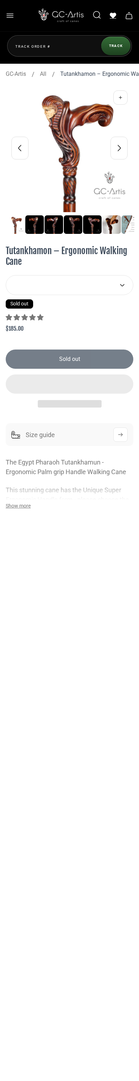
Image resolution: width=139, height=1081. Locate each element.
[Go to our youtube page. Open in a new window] (65, 714)
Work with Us (30, 817)
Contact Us (28, 795)
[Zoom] (120, 97)
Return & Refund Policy (43, 918)
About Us (25, 783)
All (43, 73)
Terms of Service (35, 906)
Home (21, 760)
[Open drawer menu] (10, 15)
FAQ (19, 806)
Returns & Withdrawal (41, 895)
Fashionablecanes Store (44, 629)
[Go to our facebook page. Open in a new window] (22, 714)
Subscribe (103, 969)
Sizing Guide (30, 929)
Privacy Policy (32, 872)
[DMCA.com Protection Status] (25, 1061)
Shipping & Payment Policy (48, 860)
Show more (18, 506)
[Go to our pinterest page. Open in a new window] (87, 714)
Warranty (25, 849)
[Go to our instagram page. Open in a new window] (44, 714)
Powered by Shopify (70, 1041)
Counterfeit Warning (39, 941)
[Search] (97, 15)
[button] (25, 317)
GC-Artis (16, 73)
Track (116, 46)
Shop (20, 771)
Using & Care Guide (38, 883)
